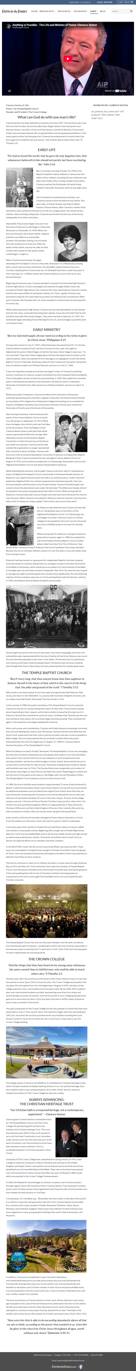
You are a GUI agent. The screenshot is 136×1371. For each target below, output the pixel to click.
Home (34, 11)
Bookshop (80, 11)
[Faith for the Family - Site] (14, 11)
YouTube (41, 1192)
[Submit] (131, 11)
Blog (103, 11)
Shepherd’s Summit (26, 1182)
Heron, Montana (44, 1162)
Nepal (21, 1166)
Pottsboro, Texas (64, 1205)
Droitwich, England (28, 1208)
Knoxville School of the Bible (36, 1169)
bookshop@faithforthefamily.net (70, 1360)
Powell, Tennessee (47, 1205)
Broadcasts (47, 11)
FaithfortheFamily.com (20, 1280)
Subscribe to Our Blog (80, 2)
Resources (64, 11)
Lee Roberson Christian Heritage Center (67, 1083)
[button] (105, 2)
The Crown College (37, 1008)
